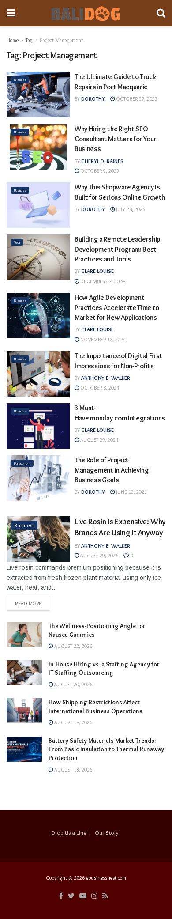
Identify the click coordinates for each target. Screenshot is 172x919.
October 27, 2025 (136, 98)
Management (22, 463)
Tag (29, 40)
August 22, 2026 (72, 646)
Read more (28, 603)
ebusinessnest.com (106, 877)
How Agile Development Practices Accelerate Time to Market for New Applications (117, 307)
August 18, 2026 (72, 722)
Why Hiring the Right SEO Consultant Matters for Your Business (115, 139)
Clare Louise (97, 271)
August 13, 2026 (72, 769)
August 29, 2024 (98, 439)
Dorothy (93, 98)
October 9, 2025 (99, 170)
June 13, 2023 (131, 491)
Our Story (106, 832)
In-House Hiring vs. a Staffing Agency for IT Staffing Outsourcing (104, 668)
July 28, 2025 (130, 209)
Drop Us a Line (68, 832)
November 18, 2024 (102, 339)
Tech (17, 242)
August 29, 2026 (98, 555)
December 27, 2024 (102, 281)
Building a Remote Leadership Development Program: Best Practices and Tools (117, 249)
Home (13, 40)
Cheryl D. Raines (102, 161)
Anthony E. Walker (105, 377)
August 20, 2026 (72, 684)
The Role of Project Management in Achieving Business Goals (112, 470)
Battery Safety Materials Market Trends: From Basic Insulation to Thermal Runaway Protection (106, 749)
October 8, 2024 (99, 387)
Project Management (61, 40)
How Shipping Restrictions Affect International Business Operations (95, 706)
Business (20, 80)
